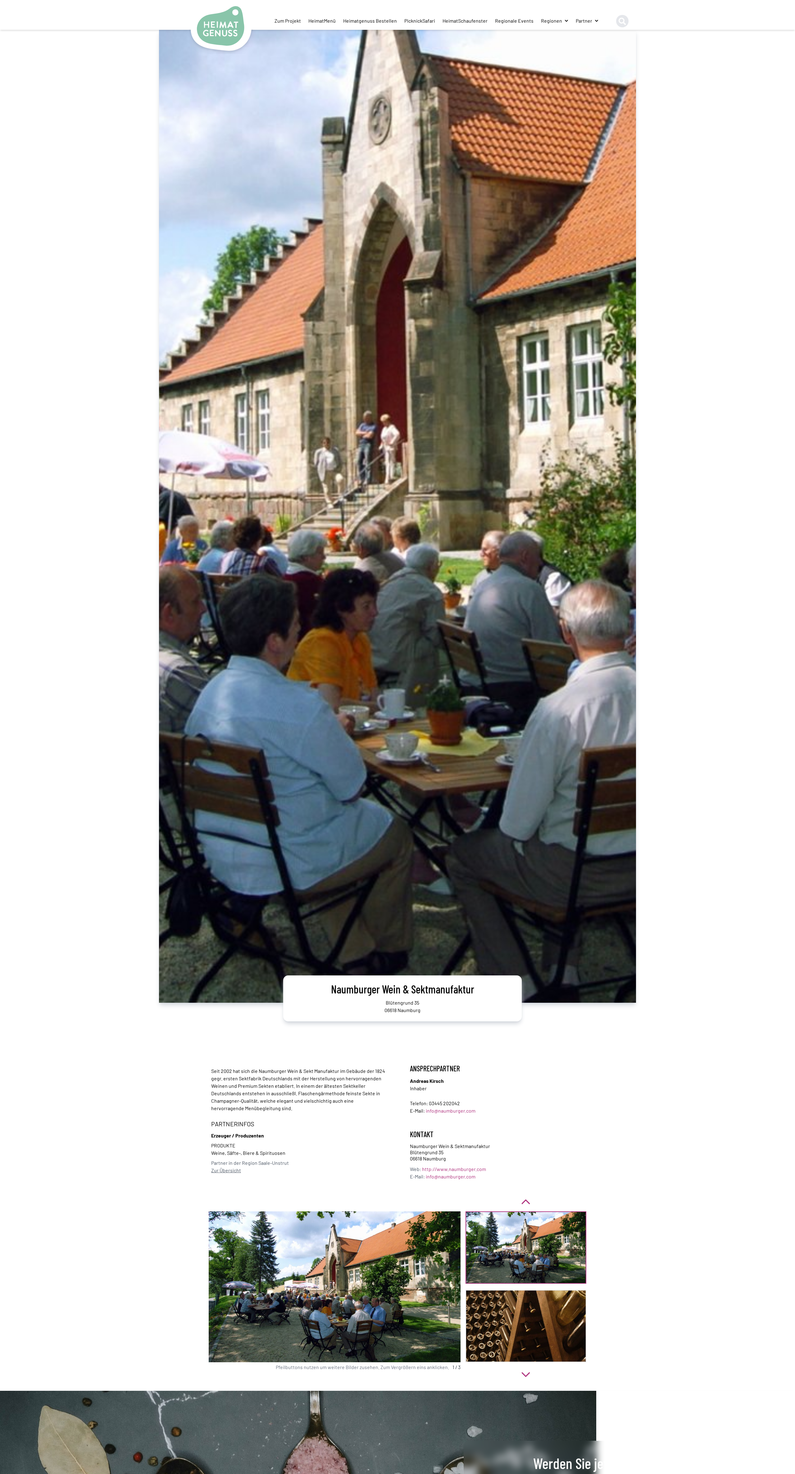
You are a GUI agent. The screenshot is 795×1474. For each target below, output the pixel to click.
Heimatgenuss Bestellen (370, 21)
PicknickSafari (419, 21)
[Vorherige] (526, 1201)
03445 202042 (444, 1103)
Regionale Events (514, 21)
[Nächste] (526, 1374)
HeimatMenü (322, 21)
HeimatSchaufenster (465, 21)
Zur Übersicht (226, 1170)
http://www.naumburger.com (454, 1169)
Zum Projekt (288, 21)
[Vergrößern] (335, 1286)
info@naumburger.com (450, 1111)
